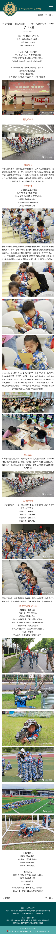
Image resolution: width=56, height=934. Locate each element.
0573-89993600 (26, 913)
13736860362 (38, 923)
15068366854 (38, 913)
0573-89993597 (26, 923)
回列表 (39, 15)
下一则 (49, 15)
